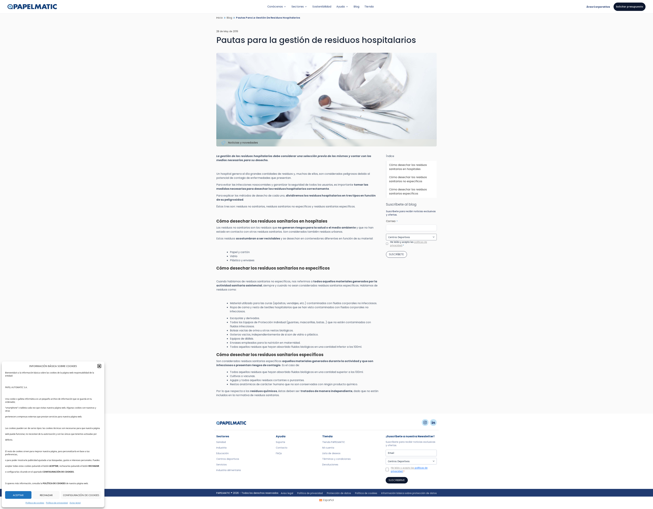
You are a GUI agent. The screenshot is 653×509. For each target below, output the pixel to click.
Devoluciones (330, 464)
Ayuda (340, 7)
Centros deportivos (227, 459)
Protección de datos (339, 493)
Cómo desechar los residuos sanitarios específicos (408, 191)
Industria (221, 447)
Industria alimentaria (228, 470)
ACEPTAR (18, 495)
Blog (356, 7)
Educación (222, 453)
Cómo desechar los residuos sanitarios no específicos (408, 179)
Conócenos (275, 7)
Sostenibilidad (321, 7)
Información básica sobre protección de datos (409, 493)
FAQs (279, 453)
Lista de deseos (331, 453)
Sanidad (221, 442)
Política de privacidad (57, 502)
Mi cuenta (328, 447)
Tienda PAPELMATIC (333, 442)
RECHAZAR (46, 495)
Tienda (369, 7)
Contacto (281, 447)
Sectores (297, 7)
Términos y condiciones (336, 459)
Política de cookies (35, 502)
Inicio (219, 17)
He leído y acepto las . (408, 243)
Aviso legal (75, 502)
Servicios (221, 464)
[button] (99, 366)
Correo (392, 221)
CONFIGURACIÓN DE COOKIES (81, 495)
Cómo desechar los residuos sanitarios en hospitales (408, 167)
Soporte (280, 442)
